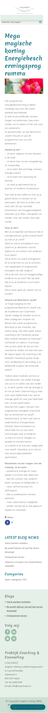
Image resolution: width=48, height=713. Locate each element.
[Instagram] (14, 638)
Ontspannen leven (14, 557)
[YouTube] (7, 638)
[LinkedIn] (14, 632)
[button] (27, 707)
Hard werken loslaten (16, 543)
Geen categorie (13, 579)
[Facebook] (7, 632)
